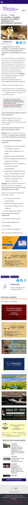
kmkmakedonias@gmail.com (9, 104)
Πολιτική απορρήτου (14, 492)
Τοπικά (12, 15)
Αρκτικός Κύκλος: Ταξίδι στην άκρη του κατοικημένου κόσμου (17, 460)
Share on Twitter (21, 43)
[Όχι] (25, 499)
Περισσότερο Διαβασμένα (14, 479)
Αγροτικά (4, 15)
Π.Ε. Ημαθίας (15, 276)
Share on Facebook (17, 43)
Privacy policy (18, 502)
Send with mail (24, 43)
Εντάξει (8, 502)
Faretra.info (7, 42)
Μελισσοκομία (5, 276)
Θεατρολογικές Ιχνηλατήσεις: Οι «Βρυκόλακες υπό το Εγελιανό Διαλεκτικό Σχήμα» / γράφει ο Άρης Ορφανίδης (17, 469)
